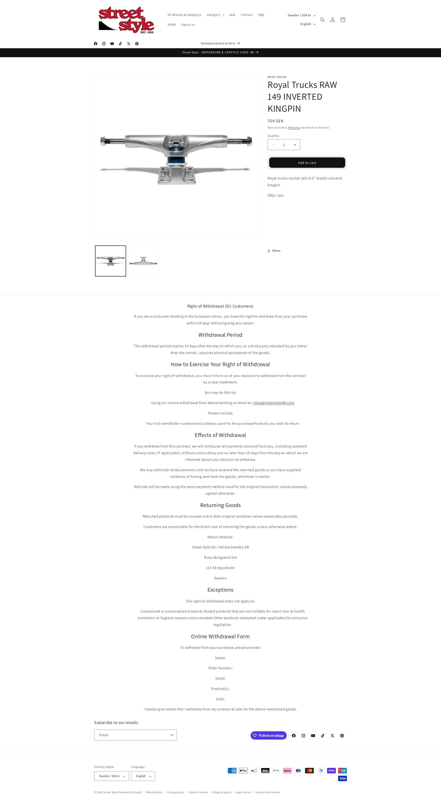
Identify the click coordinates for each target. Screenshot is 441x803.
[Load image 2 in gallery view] (143, 261)
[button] (215, 15)
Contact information (267, 792)
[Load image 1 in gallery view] (110, 261)
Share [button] (276, 250)
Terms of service (198, 792)
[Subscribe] (172, 735)
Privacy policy (175, 792)
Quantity (273, 136)
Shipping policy (222, 792)
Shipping (294, 127)
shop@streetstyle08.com (273, 402)
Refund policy (154, 792)
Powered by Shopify (130, 792)
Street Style (111, 792)
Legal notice (243, 792)
